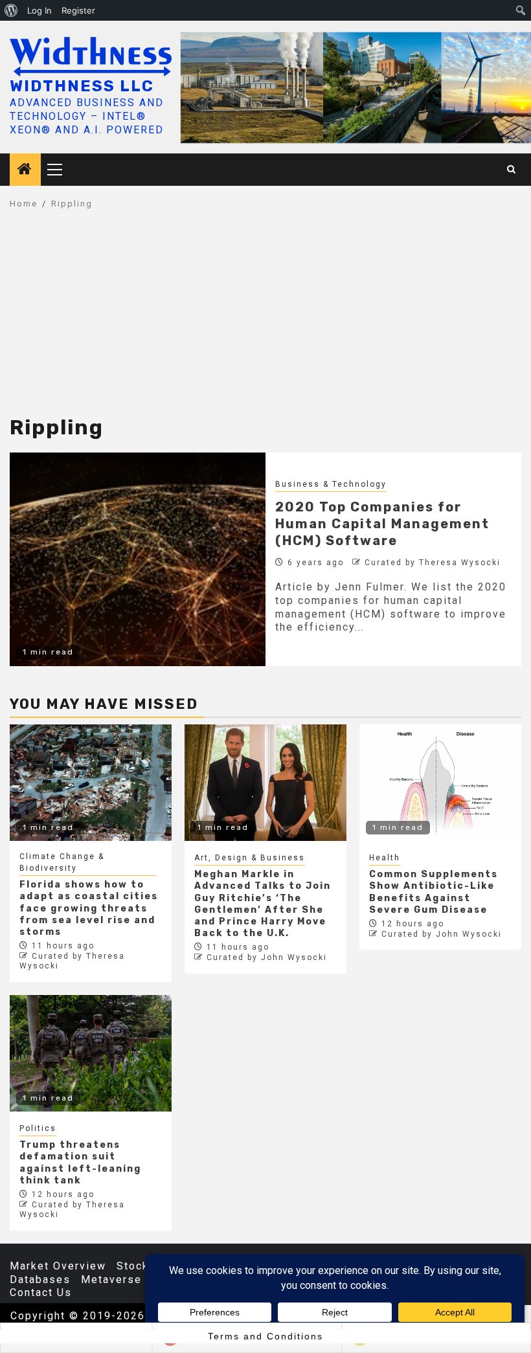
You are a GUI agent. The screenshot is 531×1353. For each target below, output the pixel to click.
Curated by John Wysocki (267, 957)
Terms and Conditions (265, 1336)
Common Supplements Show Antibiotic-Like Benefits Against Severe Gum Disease (433, 892)
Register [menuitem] (78, 10)
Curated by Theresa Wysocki (433, 562)
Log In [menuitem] (39, 10)
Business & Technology (331, 484)
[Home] (25, 170)
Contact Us (41, 1292)
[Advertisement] (265, 319)
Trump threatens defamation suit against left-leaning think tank (80, 1162)
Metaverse (111, 1279)
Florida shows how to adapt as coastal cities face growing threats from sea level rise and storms (88, 908)
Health (384, 857)
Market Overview (58, 1266)
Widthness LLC (82, 86)
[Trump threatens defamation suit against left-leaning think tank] (91, 1053)
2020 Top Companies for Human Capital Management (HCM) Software (382, 523)
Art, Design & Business (249, 857)
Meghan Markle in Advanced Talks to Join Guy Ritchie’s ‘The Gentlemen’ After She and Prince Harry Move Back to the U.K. (262, 904)
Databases (40, 1279)
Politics (37, 1128)
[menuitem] (11, 10)
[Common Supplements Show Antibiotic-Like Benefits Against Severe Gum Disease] (440, 782)
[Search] (512, 169)
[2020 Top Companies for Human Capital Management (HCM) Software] (138, 559)
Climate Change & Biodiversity (61, 862)
